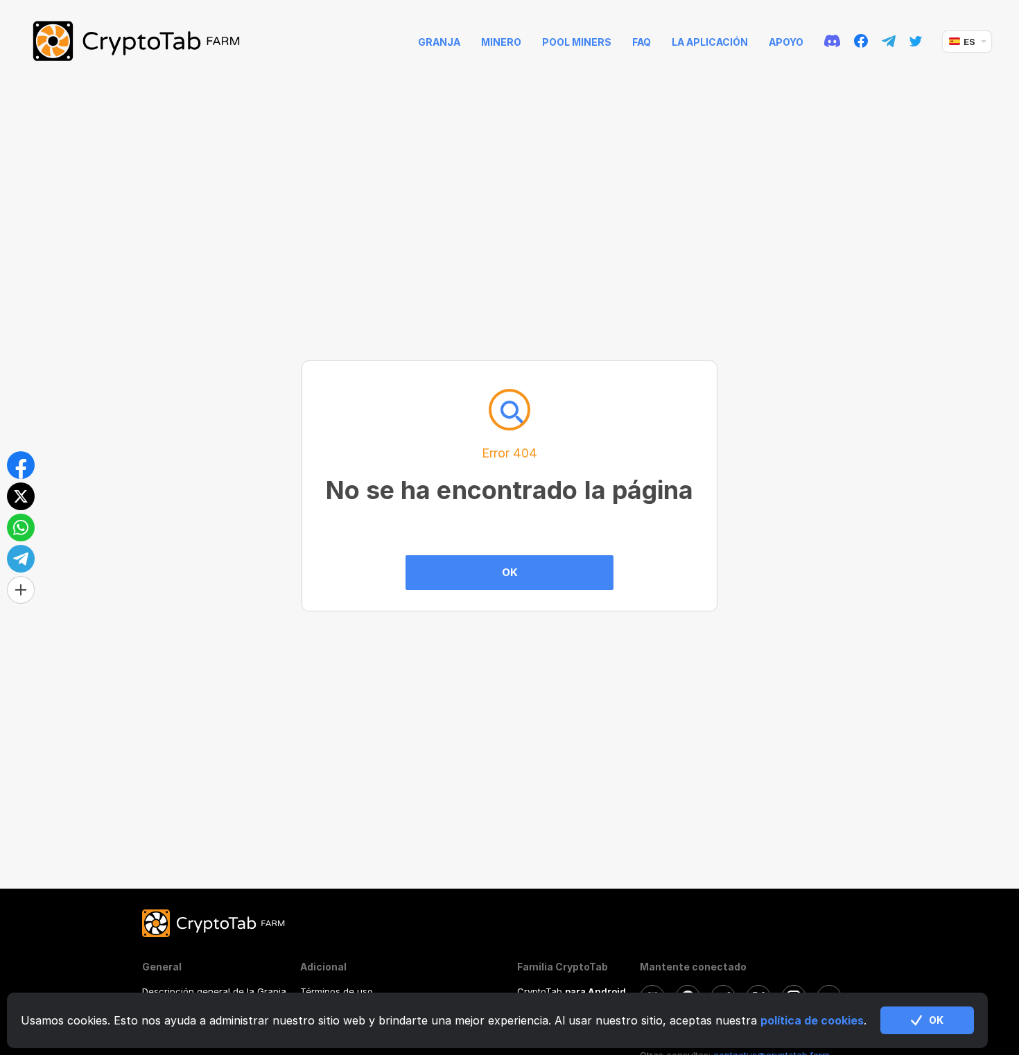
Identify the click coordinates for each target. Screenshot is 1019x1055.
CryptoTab (571, 991)
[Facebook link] (861, 42)
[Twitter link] (915, 42)
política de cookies (812, 1020)
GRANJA (439, 42)
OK (510, 572)
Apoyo (786, 42)
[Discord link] (832, 42)
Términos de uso (336, 991)
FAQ (641, 42)
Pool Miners (576, 42)
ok (936, 1020)
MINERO (501, 42)
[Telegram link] (889, 42)
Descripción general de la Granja (214, 991)
